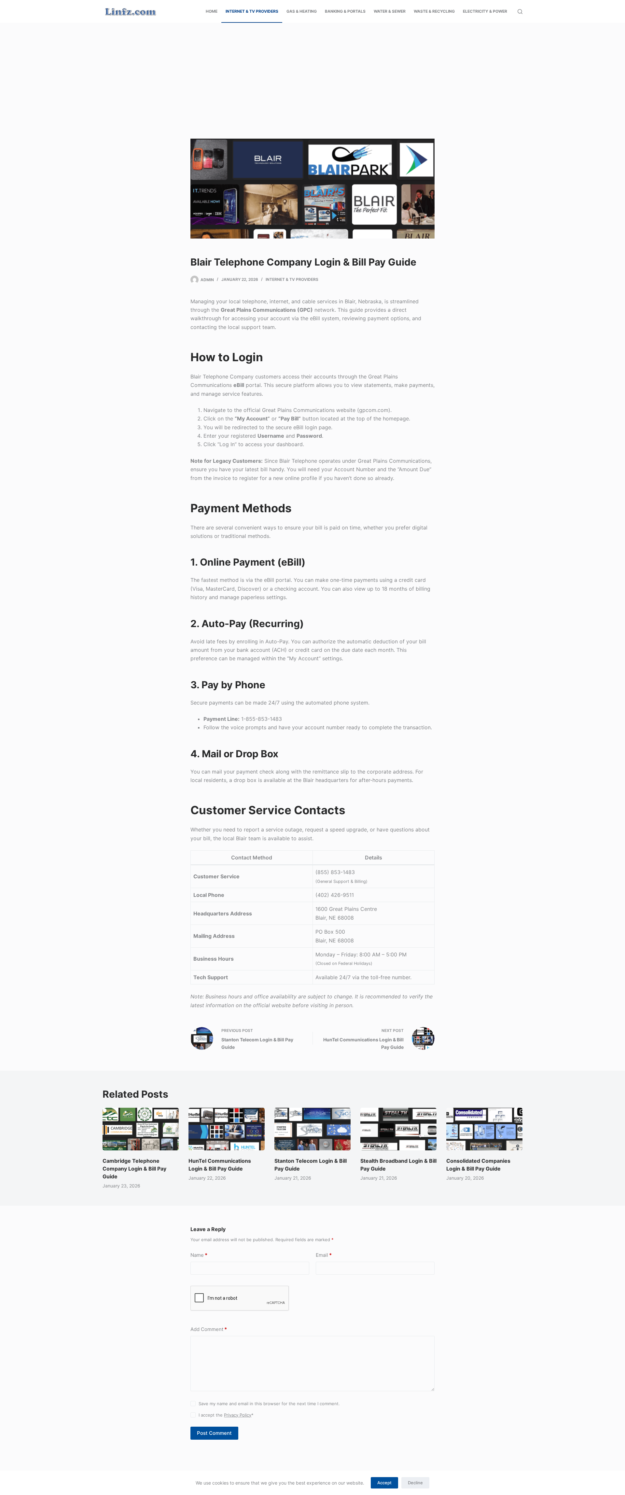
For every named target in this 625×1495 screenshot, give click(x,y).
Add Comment (208, 1329)
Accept (384, 1482)
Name (198, 1255)
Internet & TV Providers (252, 11)
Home (211, 11)
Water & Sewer (390, 11)
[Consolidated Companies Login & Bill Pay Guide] (484, 1129)
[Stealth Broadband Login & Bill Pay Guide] (398, 1129)
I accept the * (226, 1415)
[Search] (520, 11)
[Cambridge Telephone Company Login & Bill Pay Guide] (141, 1129)
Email (324, 1255)
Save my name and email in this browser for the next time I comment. (269, 1403)
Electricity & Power (485, 11)
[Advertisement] (195, 71)
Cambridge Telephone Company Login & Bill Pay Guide (134, 1169)
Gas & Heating (301, 11)
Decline (415, 1482)
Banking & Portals (345, 11)
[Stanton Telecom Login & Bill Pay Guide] (312, 1129)
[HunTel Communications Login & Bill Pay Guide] (226, 1129)
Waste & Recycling (434, 11)
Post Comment (214, 1433)
